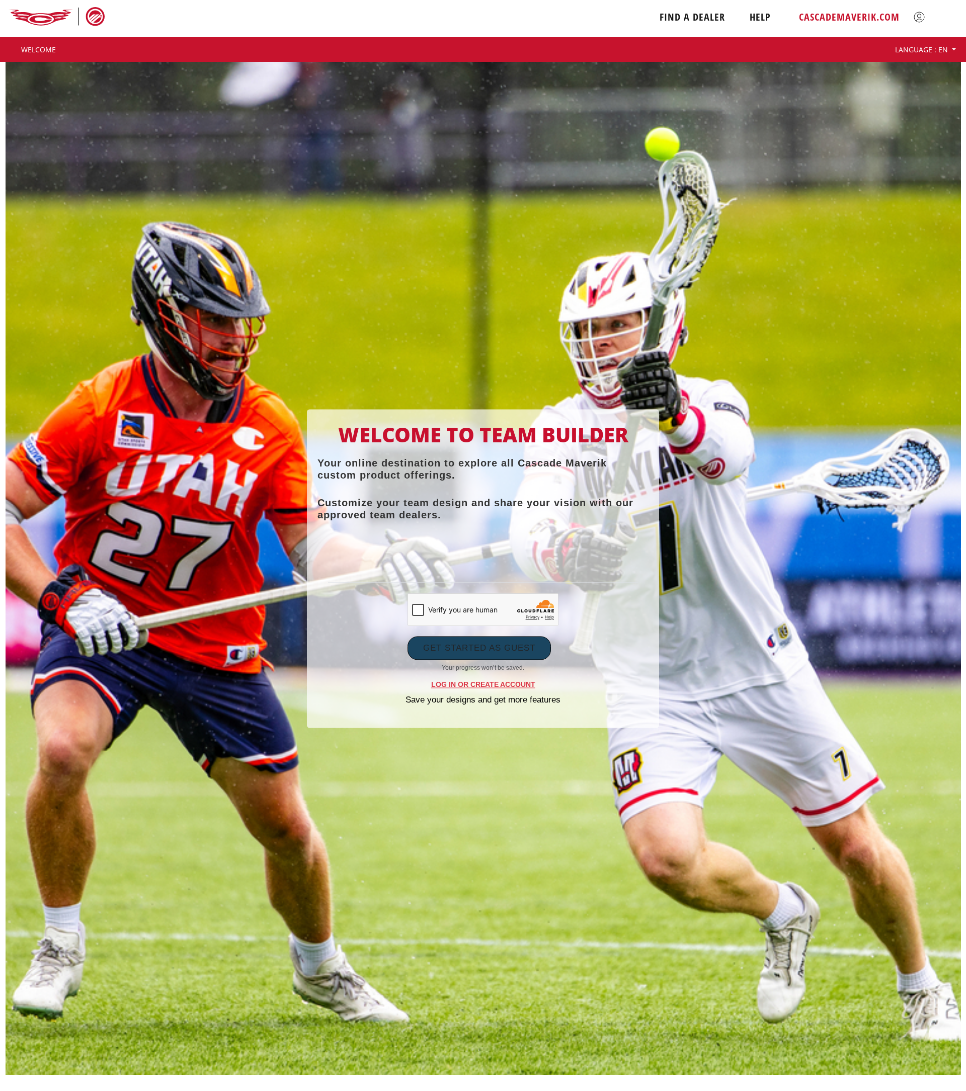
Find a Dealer (692, 17)
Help (760, 17)
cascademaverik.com (849, 17)
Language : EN (922, 49)
